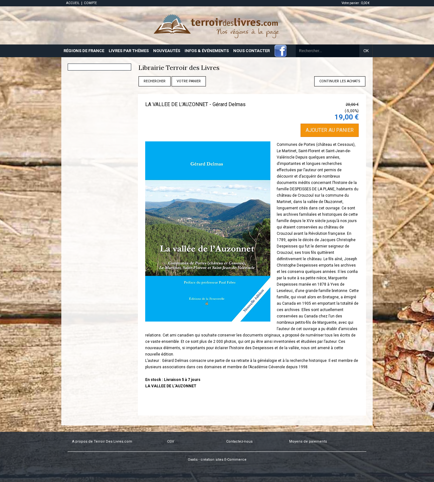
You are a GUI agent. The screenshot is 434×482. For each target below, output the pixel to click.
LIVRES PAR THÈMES (129, 50)
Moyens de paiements (308, 441)
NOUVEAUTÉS (166, 50)
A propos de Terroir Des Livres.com (102, 441)
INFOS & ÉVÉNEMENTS (207, 50)
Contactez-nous (239, 441)
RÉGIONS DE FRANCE (84, 50)
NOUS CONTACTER (251, 50)
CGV (170, 441)
